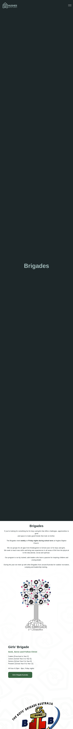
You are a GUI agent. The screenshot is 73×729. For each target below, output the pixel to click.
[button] (69, 5)
